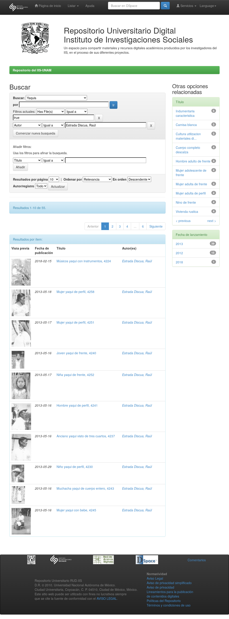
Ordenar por (73, 179)
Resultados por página (30, 179)
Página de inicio (49, 5)
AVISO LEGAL (107, 598)
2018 (179, 262)
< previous (183, 220)
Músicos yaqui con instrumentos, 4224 (84, 261)
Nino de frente (186, 202)
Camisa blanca (186, 124)
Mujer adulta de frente (191, 184)
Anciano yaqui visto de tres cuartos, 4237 (86, 436)
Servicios (187, 5)
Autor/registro (23, 186)
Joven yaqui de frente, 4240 (76, 353)
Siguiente (156, 226)
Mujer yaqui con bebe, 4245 (76, 510)
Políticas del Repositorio (164, 600)
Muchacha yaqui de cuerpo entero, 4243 (85, 488)
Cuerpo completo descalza (188, 149)
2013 (179, 243)
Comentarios (197, 560)
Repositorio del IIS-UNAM (32, 70)
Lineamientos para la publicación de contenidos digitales (170, 593)
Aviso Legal (155, 578)
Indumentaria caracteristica (185, 113)
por (15, 104)
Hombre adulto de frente (193, 161)
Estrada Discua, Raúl (137, 261)
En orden (120, 179)
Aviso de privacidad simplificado (169, 583)
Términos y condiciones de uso (169, 605)
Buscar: (19, 98)
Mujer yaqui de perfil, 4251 (75, 322)
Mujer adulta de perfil (191, 193)
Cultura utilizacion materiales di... (188, 136)
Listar (72, 5)
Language (207, 5)
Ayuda (89, 5)
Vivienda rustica (187, 211)
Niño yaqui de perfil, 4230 (75, 466)
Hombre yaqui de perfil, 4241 (77, 405)
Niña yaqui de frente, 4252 (75, 374)
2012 (179, 253)
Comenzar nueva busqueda (35, 133)
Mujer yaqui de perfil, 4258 (75, 291)
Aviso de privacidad (160, 587)
